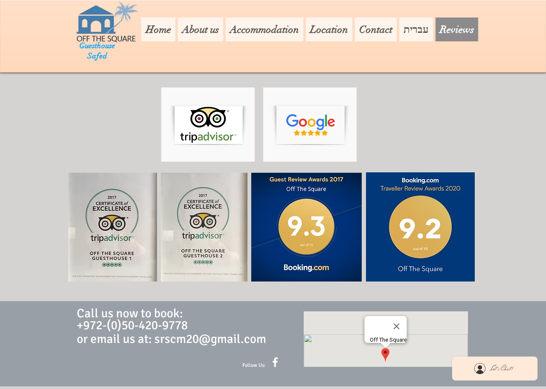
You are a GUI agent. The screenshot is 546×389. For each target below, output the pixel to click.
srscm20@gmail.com (210, 338)
